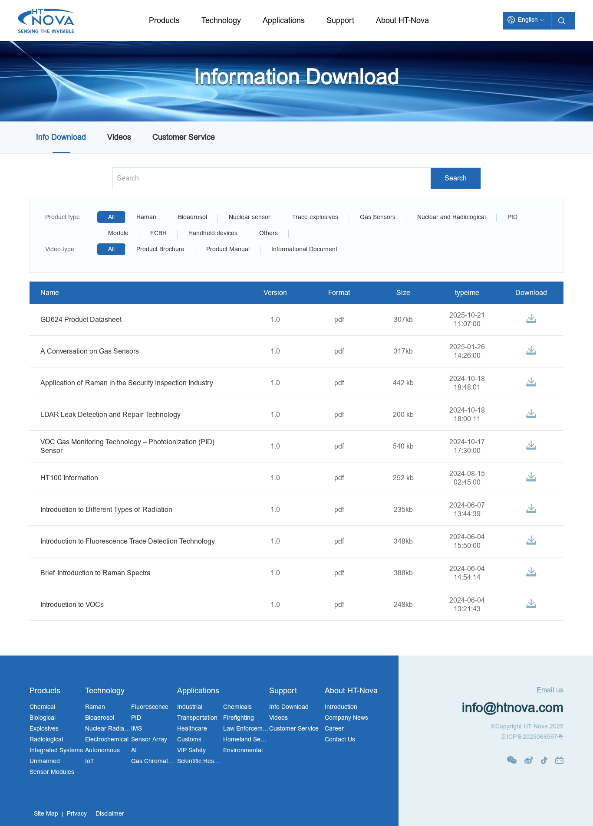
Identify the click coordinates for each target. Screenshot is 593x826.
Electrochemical (106, 739)
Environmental (243, 750)
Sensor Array (149, 739)
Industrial (189, 707)
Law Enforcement (246, 728)
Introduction (341, 707)
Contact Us (340, 739)
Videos (119, 137)
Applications (284, 21)
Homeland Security (246, 739)
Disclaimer (110, 813)
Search (456, 178)
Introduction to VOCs (72, 604)
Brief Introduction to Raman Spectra (95, 573)
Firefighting (238, 717)
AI (134, 750)
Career (334, 728)
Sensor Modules (52, 772)
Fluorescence (149, 707)
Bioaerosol (192, 217)
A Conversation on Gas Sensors (89, 351)
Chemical (42, 707)
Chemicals (237, 707)
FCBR (158, 233)
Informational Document (304, 249)
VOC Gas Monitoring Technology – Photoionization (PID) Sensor (127, 446)
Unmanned (45, 761)
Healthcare (192, 728)
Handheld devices (212, 233)
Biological (43, 717)
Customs (189, 739)
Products (164, 21)
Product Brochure (160, 249)
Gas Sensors (377, 217)
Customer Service (183, 137)
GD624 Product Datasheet (81, 319)
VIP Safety (191, 750)
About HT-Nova (402, 21)
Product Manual (228, 249)
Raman (146, 217)
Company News (346, 717)
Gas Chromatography (154, 761)
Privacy (77, 813)
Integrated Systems (56, 750)
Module (118, 233)
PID (512, 217)
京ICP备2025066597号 (532, 737)
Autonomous (102, 750)
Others (268, 233)
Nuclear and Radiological (451, 217)
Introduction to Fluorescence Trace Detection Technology (127, 541)
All (111, 217)
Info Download (61, 137)
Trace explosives (315, 217)
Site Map (46, 813)
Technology (221, 21)
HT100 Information (69, 478)
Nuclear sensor (249, 217)
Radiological (46, 739)
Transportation (197, 717)
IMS (136, 728)
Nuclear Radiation (108, 728)
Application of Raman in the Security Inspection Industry (126, 383)
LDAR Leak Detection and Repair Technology (110, 414)
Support (340, 21)
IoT (89, 761)
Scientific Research (200, 761)
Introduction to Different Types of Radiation (106, 509)
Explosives (44, 728)
